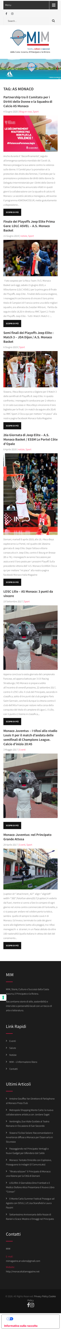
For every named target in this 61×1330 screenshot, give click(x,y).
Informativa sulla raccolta (20, 1325)
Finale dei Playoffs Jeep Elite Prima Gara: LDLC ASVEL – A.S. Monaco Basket (29, 226)
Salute (12, 1048)
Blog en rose (25, 111)
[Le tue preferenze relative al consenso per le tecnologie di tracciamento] (3, 997)
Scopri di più (12, 212)
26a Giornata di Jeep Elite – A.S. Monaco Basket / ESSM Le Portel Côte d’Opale (30, 439)
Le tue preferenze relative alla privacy (34, 1319)
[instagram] (12, 14)
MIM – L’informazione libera (23, 1061)
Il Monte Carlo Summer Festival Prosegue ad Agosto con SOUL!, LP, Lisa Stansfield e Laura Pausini (30, 1203)
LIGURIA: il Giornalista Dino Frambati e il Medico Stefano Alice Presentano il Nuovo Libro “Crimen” (30, 1187)
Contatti (13, 1068)
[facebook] (6, 14)
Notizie (12, 1054)
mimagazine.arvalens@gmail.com (23, 1260)
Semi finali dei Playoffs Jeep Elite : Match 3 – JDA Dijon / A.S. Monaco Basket (28, 337)
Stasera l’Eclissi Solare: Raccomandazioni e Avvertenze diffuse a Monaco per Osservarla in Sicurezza (29, 1137)
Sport (36, 111)
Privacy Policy (41, 1296)
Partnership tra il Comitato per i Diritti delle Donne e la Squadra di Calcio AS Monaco (27, 101)
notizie (23, 235)
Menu (8, 5)
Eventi (22, 749)
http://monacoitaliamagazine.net (22, 1271)
